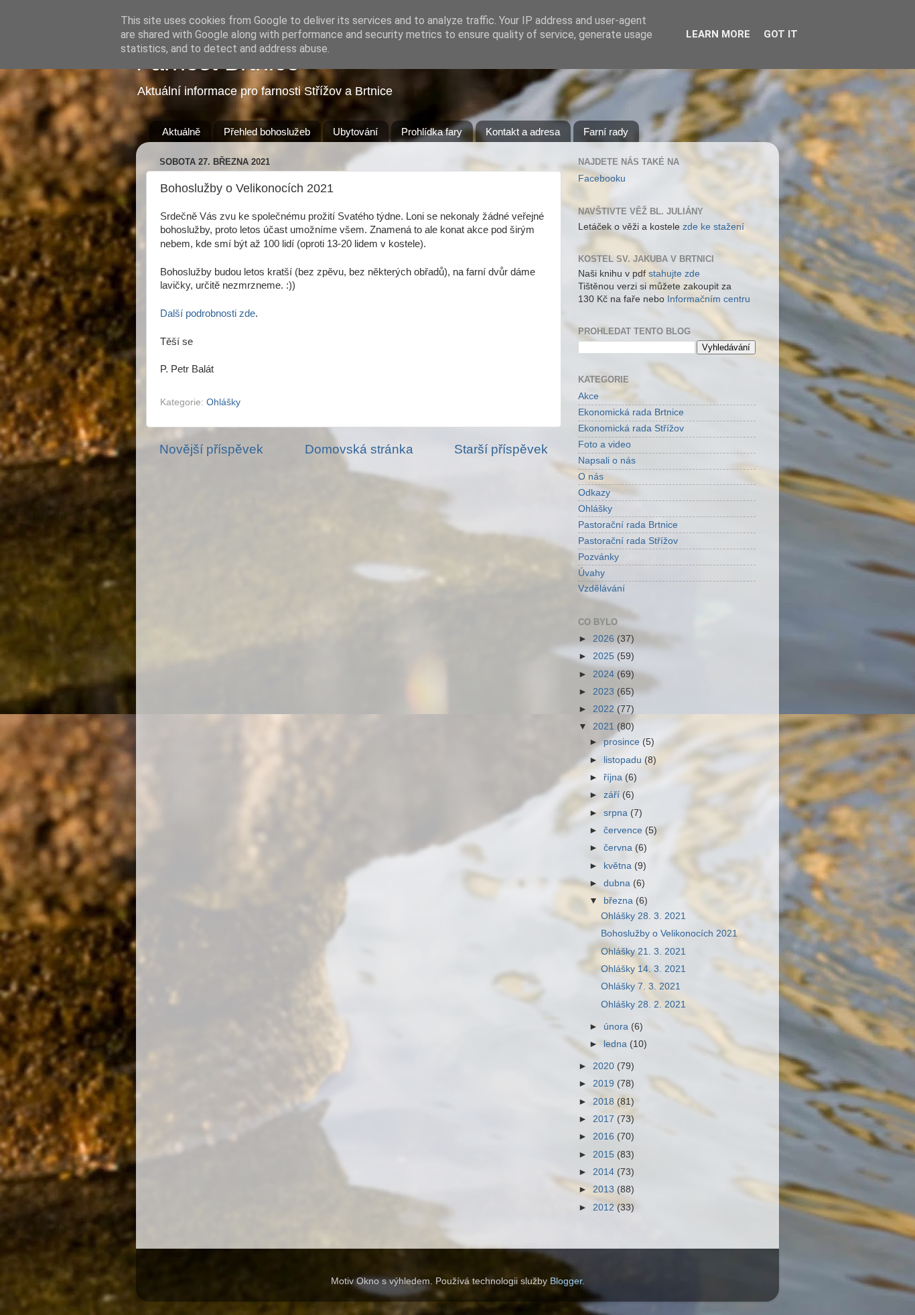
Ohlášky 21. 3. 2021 (643, 952)
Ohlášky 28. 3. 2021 (643, 916)
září (613, 795)
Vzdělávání (601, 588)
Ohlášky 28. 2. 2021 (643, 1004)
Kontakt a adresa (523, 131)
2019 (605, 1084)
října (614, 777)
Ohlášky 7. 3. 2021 (641, 986)
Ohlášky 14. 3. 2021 (643, 969)
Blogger (566, 1281)
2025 (605, 656)
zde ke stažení (713, 227)
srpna (617, 813)
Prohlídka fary (431, 131)
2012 (605, 1207)
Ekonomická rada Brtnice (631, 412)
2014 (605, 1172)
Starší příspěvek (501, 449)
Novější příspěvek (211, 449)
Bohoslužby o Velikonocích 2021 (669, 933)
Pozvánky (598, 557)
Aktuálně (181, 131)
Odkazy (594, 493)
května (619, 866)
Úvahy (591, 573)
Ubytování (355, 131)
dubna (618, 883)
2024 (605, 674)
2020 (605, 1066)
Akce (588, 396)
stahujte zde (674, 274)
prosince (623, 742)
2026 (605, 639)
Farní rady (605, 131)
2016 (605, 1136)
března (620, 901)
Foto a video (604, 444)
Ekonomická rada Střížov (631, 428)
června (619, 848)
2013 (605, 1189)
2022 (605, 709)
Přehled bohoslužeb (267, 131)
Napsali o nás (607, 461)
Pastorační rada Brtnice (628, 525)
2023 (605, 692)
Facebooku (602, 179)
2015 (605, 1155)
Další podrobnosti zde (207, 313)
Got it (781, 34)
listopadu (624, 760)
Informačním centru (708, 299)
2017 (605, 1119)
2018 (605, 1102)
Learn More (718, 34)
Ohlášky (223, 402)
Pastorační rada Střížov (628, 541)
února (617, 1027)
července (624, 830)
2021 (605, 726)
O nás (591, 477)
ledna (617, 1044)
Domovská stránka (359, 449)
